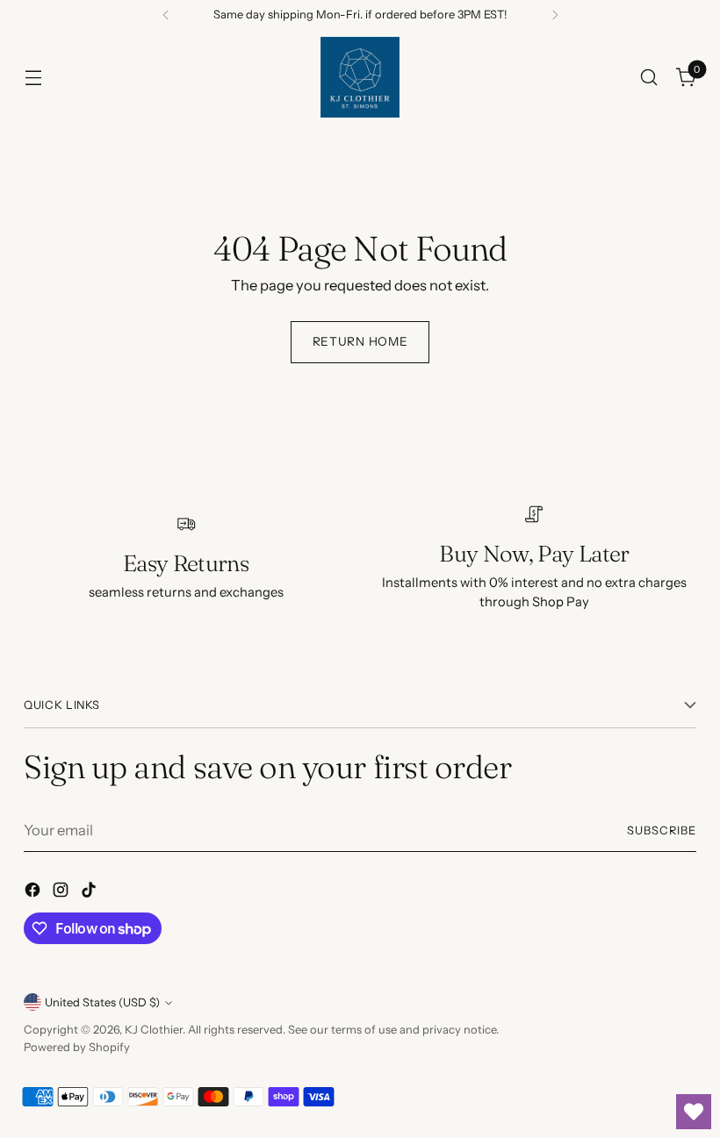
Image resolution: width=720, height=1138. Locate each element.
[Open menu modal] (33, 78)
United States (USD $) (102, 1002)
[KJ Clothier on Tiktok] (90, 893)
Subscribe (661, 830)
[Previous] (166, 15)
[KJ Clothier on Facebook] (34, 893)
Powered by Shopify (77, 1047)
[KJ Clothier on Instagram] (62, 893)
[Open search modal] (649, 78)
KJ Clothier (154, 1029)
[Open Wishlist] (693, 1111)
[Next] (555, 15)
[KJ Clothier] (360, 77)
